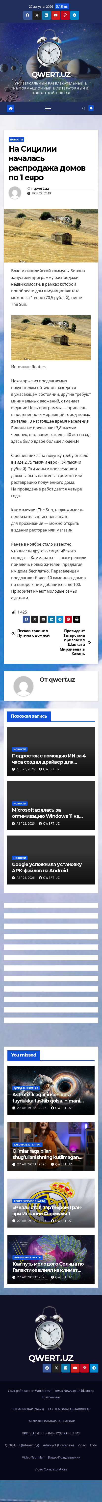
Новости (16, 139)
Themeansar (51, 1397)
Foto (93, 1445)
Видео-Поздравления (64, 1457)
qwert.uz (41, 188)
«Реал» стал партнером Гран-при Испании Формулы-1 (47, 1210)
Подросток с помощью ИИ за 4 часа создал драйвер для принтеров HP (49, 762)
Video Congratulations (51, 1469)
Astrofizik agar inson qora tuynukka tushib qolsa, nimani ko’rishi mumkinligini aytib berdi (48, 1101)
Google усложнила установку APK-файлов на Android (47, 867)
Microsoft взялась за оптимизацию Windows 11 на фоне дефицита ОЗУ (45, 816)
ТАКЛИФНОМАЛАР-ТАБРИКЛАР (51, 1421)
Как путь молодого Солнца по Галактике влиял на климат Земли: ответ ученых (48, 1270)
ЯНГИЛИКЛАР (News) (27, 1409)
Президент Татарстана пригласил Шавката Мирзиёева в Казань (72, 642)
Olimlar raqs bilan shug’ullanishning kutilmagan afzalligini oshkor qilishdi (45, 1157)
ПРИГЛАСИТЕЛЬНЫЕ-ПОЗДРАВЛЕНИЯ (51, 1433)
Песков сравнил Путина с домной (33, 633)
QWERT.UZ (51, 74)
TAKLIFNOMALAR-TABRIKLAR (69, 1409)
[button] (83, 108)
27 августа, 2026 (32, 1108)
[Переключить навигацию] (48, 108)
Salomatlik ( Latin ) (27, 1144)
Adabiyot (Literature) (58, 1445)
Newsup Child (74, 1390)
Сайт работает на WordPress (30, 1390)
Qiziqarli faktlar (26, 1088)
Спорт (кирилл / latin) (29, 1201)
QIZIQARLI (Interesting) (22, 1445)
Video (82, 1445)
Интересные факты (27, 1257)
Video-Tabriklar (33, 1457)
